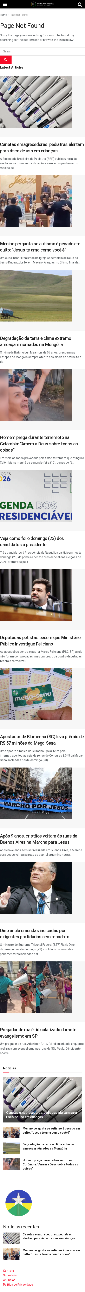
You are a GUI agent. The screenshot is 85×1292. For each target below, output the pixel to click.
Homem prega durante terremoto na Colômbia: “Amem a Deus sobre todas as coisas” (39, 444)
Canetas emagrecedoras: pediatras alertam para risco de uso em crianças (41, 1115)
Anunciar (9, 1280)
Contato (8, 1270)
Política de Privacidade (18, 1284)
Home (3, 14)
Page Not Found (19, 14)
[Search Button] (6, 60)
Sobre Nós (10, 1275)
